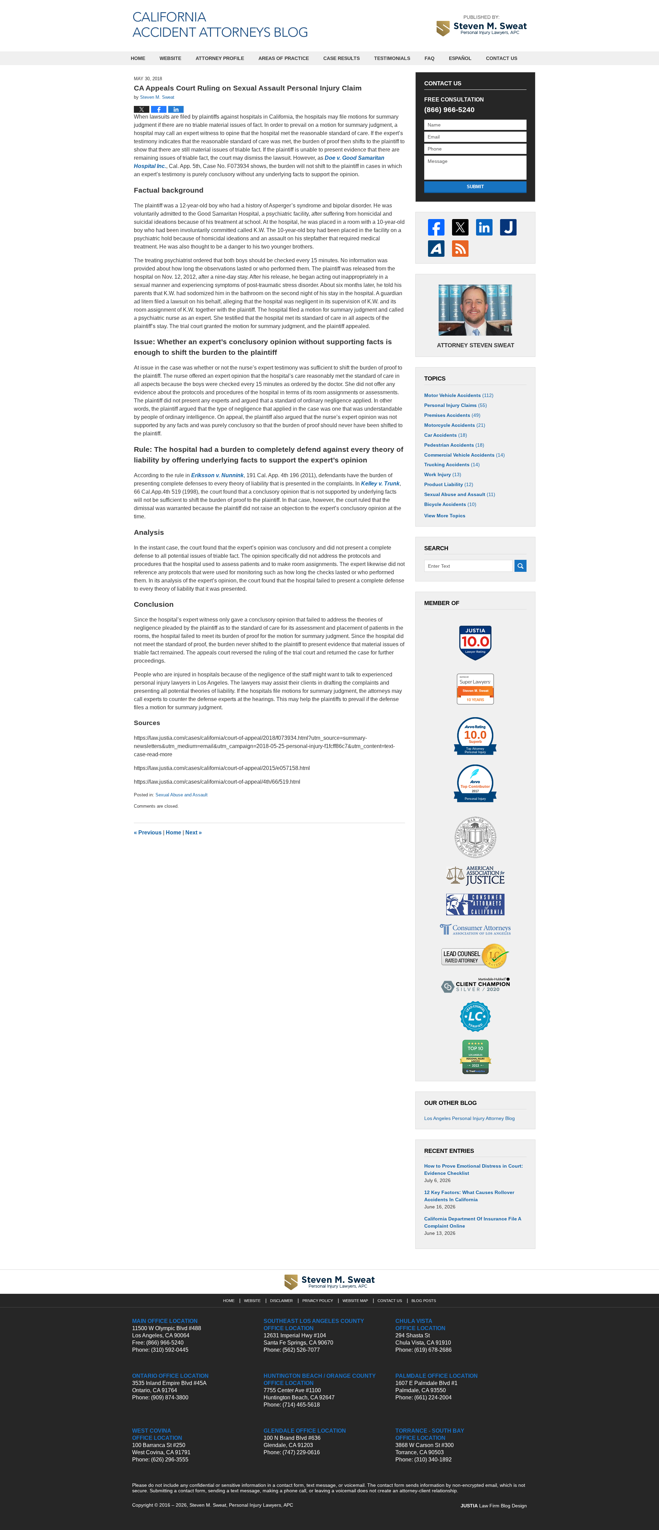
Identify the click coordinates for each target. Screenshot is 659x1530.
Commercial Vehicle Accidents (464, 455)
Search (521, 566)
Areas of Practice (283, 58)
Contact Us (501, 58)
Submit (475, 186)
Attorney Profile (220, 58)
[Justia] (508, 227)
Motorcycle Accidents (454, 425)
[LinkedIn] (484, 227)
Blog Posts (424, 1301)
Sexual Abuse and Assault (181, 794)
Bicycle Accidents (450, 504)
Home (138, 58)
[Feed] (460, 248)
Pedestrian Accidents (454, 445)
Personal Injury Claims (455, 405)
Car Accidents (445, 435)
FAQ (430, 58)
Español (460, 58)
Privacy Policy (317, 1301)
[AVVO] (436, 248)
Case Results (341, 58)
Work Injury (442, 474)
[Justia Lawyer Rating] (475, 643)
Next (193, 832)
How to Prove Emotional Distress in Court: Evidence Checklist (473, 1169)
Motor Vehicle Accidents (459, 395)
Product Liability (448, 484)
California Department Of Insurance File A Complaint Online (472, 1222)
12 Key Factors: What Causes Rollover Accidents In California (469, 1196)
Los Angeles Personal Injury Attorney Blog (469, 1118)
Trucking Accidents (452, 464)
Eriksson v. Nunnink (217, 475)
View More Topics (444, 515)
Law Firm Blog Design (494, 1505)
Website (170, 58)
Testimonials (392, 58)
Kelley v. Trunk (380, 483)
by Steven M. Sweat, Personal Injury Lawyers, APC (482, 25)
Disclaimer (281, 1301)
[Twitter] (460, 227)
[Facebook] (436, 227)
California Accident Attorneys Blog (220, 24)
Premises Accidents (452, 415)
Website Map (355, 1301)
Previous (148, 832)
